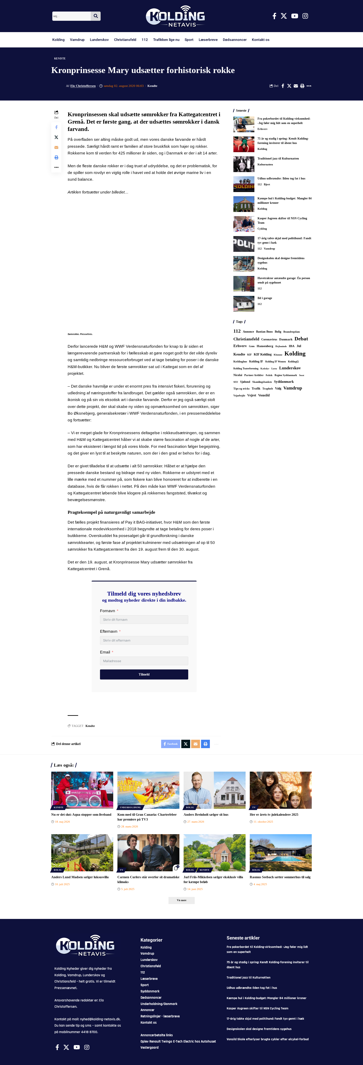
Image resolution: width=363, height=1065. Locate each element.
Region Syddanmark (286, 375)
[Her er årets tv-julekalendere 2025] (281, 790)
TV (253, 807)
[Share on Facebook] (283, 85)
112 (145, 40)
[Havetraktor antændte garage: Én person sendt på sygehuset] (243, 284)
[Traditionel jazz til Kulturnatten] (243, 164)
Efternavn (108, 631)
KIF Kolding (263, 354)
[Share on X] (289, 85)
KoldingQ (293, 361)
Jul (299, 346)
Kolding (58, 40)
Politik (269, 375)
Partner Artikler (254, 375)
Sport (189, 40)
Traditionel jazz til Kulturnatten (278, 158)
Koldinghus (240, 361)
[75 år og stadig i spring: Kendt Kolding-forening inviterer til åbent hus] (243, 144)
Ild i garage (265, 298)
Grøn (252, 346)
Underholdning (130, 807)
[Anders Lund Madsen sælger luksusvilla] (82, 852)
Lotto (274, 368)
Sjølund (245, 381)
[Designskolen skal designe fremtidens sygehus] (243, 264)
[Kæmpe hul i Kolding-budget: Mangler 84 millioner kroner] (243, 204)
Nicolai (237, 375)
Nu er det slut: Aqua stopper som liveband (81, 814)
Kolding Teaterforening (245, 368)
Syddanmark (284, 382)
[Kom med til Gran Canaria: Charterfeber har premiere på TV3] (148, 790)
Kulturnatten (265, 164)
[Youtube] (294, 16)
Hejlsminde (281, 346)
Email (105, 652)
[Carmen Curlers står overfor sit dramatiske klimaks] (148, 852)
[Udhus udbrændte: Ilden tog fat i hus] (243, 184)
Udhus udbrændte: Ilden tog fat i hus (281, 178)
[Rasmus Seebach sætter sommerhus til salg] (281, 852)
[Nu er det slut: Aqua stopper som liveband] (82, 790)
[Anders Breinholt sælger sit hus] (215, 790)
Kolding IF (256, 361)
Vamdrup (77, 40)
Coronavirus (269, 339)
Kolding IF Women (275, 361)
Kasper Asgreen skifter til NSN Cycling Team (257, 1008)
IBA (292, 346)
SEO (235, 382)
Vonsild (264, 395)
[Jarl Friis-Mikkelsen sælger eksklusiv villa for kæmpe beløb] (215, 852)
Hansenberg (265, 346)
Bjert (267, 184)
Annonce (248, 331)
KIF (249, 354)
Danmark (285, 339)
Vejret (251, 395)
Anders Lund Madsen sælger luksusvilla (80, 877)
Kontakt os (261, 40)
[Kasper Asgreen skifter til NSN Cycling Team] (243, 224)
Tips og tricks (241, 388)
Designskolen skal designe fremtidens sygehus (259, 1029)
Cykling (262, 228)
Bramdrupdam (291, 331)
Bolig (278, 331)
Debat (301, 338)
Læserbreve (208, 40)
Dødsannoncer (235, 40)
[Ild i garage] (243, 304)
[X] (284, 16)
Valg (278, 388)
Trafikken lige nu (166, 40)
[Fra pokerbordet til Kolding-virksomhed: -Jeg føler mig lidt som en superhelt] (243, 124)
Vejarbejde (239, 395)
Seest (301, 375)
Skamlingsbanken (262, 381)
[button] (302, 85)
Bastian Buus (264, 331)
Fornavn (107, 611)
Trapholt (267, 388)
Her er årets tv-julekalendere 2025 (274, 814)
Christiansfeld (125, 40)
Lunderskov (99, 40)
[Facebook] (274, 16)
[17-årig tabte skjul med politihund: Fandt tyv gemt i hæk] (243, 244)
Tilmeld (144, 674)
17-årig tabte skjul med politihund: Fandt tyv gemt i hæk (265, 1019)
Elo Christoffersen (83, 86)
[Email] (296, 85)
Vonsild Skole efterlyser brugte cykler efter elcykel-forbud (268, 1039)
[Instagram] (305, 16)
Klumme (278, 354)
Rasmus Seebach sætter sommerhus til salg (280, 877)
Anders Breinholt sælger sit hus (206, 814)
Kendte (60, 58)
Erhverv (263, 129)
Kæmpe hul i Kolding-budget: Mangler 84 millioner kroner (266, 998)
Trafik (256, 388)
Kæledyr (264, 368)
